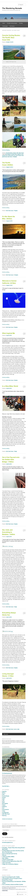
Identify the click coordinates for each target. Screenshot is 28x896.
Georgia (4, 797)
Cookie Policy (5, 890)
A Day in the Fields (6, 862)
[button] (10, 100)
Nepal (3, 802)
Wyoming (4, 815)
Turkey (3, 811)
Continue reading (5, 604)
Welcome (4, 855)
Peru (3, 808)
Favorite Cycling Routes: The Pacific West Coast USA (11, 37)
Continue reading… (6, 207)
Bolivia (3, 793)
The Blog (21, 23)
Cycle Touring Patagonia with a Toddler (11, 877)
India (3, 800)
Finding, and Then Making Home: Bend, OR (12, 861)
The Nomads (4, 26)
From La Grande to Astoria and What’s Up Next (12, 884)
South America (5, 809)
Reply (15, 451)
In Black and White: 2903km (8, 856)
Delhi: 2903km (5, 858)
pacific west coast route (7, 156)
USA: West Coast (20, 152)
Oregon (14, 152)
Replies (15, 156)
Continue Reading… (6, 150)
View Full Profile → (6, 786)
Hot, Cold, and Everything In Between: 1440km (8, 532)
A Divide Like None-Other (7, 859)
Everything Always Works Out (9, 614)
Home (3, 23)
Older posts (5, 734)
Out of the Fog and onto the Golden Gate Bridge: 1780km (10, 459)
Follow (4, 833)
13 (24, 217)
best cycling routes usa (10, 155)
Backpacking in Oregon (7, 880)
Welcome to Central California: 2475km (9, 282)
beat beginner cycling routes (11, 154)
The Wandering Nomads (12, 8)
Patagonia (4, 806)
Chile (3, 794)
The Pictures (12, 26)
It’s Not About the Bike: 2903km (8, 217)
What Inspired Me (8, 333)
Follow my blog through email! (9, 824)
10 (24, 35)
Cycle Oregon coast (19, 155)
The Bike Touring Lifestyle (12, 23)
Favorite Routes (9, 152)
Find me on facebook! (7, 819)
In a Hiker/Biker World (10, 386)
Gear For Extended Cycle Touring (9, 853)
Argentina (4, 791)
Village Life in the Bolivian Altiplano (10, 864)
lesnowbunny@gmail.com (7, 842)
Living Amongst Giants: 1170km (8, 675)
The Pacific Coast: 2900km (7, 164)
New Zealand (5, 803)
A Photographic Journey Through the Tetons (12, 878)
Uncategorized (5, 812)
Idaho (3, 799)
